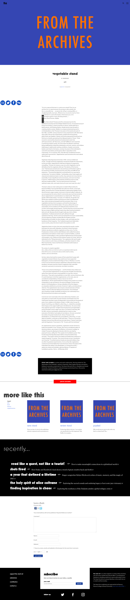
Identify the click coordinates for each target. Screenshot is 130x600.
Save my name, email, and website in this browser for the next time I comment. (57, 548)
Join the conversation (65, 381)
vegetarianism (11, 408)
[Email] (2, 102)
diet (8, 403)
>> (107, 581)
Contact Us (13, 586)
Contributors (14, 582)
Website (36, 544)
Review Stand (66, 425)
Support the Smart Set (16, 574)
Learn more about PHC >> (119, 586)
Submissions (13, 578)
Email (35, 540)
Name (35, 536)
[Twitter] (8, 102)
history (9, 406)
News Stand (32, 425)
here (76, 368)
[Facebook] (13, 102)
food (8, 404)
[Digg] (19, 102)
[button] (35, 509)
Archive (62, 87)
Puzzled (96, 425)
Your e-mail (47, 581)
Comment (37, 516)
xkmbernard (66, 78)
